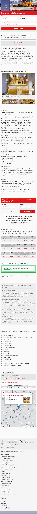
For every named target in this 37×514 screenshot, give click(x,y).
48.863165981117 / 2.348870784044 (15, 378)
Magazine (4, 503)
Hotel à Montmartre (6, 481)
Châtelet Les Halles (12, 382)
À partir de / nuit (18, 43)
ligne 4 (26, 385)
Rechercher (18, 29)
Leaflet (21, 426)
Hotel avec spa (5, 486)
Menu (31, 8)
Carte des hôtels (5, 458)
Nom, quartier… (5, 22)
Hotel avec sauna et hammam (9, 488)
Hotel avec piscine (6, 490)
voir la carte (22, 37)
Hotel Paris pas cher (6, 469)
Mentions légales (5, 508)
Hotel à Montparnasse (7, 479)
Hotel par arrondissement (8, 456)
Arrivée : (3, 16)
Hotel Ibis (3, 471)
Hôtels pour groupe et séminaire (9, 494)
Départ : (22, 16)
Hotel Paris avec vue (6, 492)
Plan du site (4, 505)
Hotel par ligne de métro (7, 465)
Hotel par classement (6, 460)
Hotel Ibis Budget (5, 473)
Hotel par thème (5, 463)
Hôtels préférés (5, 475)
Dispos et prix (27, 211)
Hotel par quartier (6, 454)
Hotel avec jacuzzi (6, 483)
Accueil (3, 501)
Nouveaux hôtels (5, 477)
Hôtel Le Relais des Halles (15, 395)
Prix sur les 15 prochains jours (9, 467)
